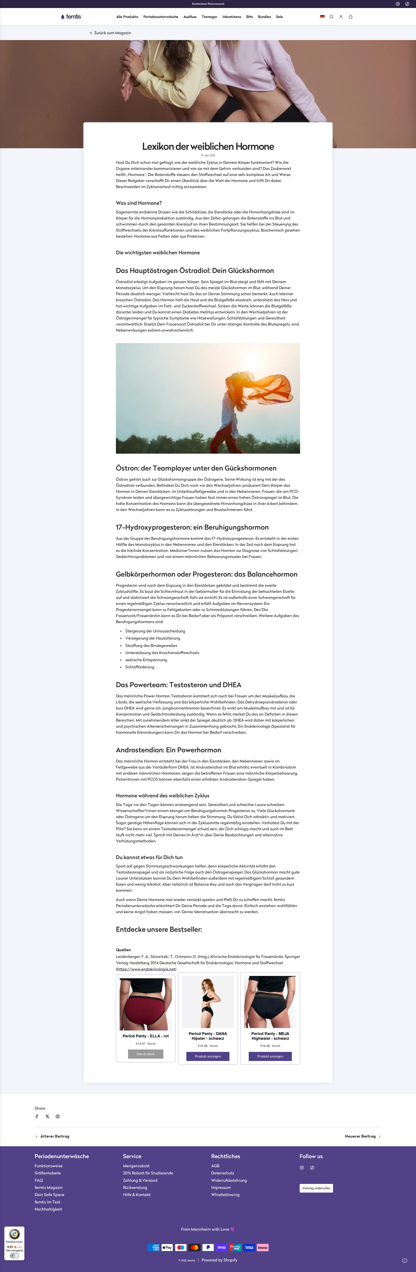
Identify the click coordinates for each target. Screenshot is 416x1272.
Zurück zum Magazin (112, 33)
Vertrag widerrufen (316, 1188)
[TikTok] (407, 4)
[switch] (14, 1255)
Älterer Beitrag (54, 1137)
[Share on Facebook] (37, 1116)
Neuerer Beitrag (360, 1137)
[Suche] (331, 16)
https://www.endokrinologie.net (146, 969)
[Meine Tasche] (350, 16)
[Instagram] (398, 4)
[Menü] (21, 1229)
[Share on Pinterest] (57, 1116)
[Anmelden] (341, 16)
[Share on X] (47, 1116)
